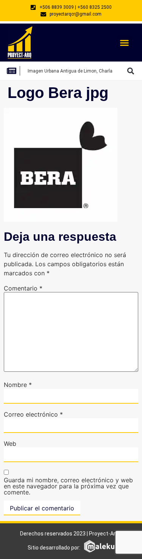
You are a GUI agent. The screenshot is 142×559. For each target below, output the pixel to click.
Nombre (18, 385)
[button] (124, 42)
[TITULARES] (13, 71)
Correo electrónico (33, 414)
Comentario (23, 288)
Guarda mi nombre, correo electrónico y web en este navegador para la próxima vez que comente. (68, 486)
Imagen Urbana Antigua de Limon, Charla (70, 71)
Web (10, 444)
